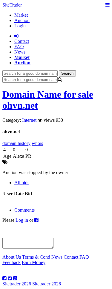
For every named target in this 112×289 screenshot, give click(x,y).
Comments (24, 210)
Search (67, 73)
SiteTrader (12, 4)
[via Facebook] (36, 220)
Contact (71, 257)
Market (21, 15)
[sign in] (16, 35)
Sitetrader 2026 (16, 283)
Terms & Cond (36, 257)
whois (37, 143)
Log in (22, 220)
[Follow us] (4, 278)
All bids (21, 182)
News (19, 51)
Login (20, 25)
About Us (11, 257)
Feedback (11, 262)
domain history (16, 143)
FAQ (19, 46)
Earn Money (33, 262)
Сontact (21, 41)
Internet (29, 120)
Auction (22, 20)
